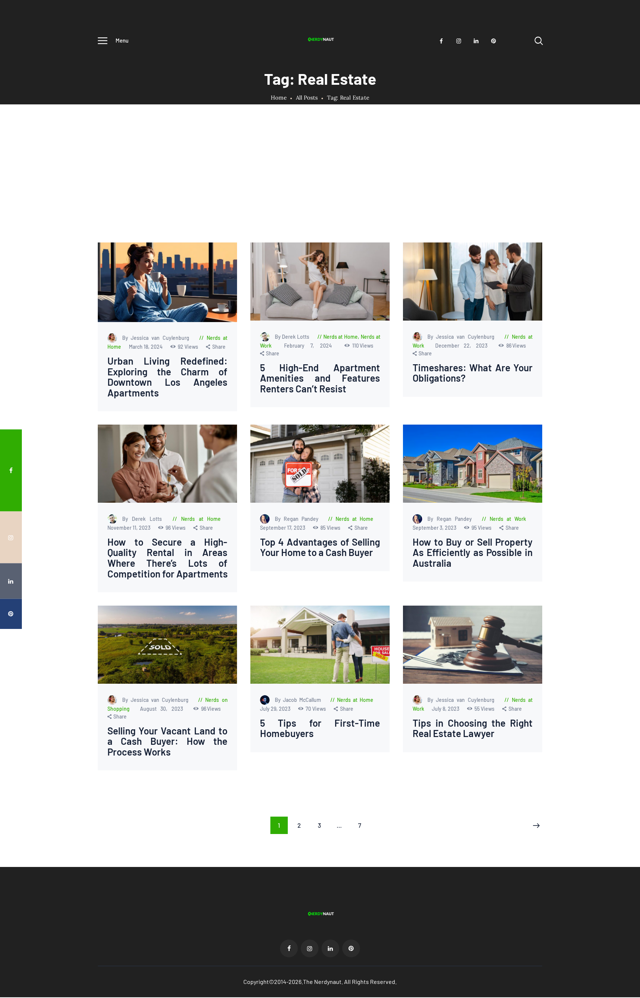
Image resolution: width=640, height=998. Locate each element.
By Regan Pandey (297, 519)
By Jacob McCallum (298, 700)
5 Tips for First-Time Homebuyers (320, 728)
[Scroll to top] (620, 534)
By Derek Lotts (292, 337)
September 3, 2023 (434, 528)
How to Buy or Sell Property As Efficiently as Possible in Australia (472, 553)
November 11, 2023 (129, 528)
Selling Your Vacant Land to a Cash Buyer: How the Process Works (167, 741)
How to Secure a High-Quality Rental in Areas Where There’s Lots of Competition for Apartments (167, 558)
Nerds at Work (508, 519)
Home (279, 97)
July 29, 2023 (275, 709)
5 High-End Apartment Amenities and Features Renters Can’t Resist (320, 378)
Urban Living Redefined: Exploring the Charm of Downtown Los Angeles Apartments (167, 377)
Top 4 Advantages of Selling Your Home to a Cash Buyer (320, 547)
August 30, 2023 (163, 709)
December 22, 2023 (463, 345)
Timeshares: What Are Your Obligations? (472, 373)
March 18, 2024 (146, 347)
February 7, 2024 (311, 345)
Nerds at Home (340, 337)
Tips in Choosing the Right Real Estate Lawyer (472, 728)
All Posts (307, 97)
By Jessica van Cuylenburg (157, 338)
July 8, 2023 (446, 709)
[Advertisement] (320, 187)
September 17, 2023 (283, 528)
